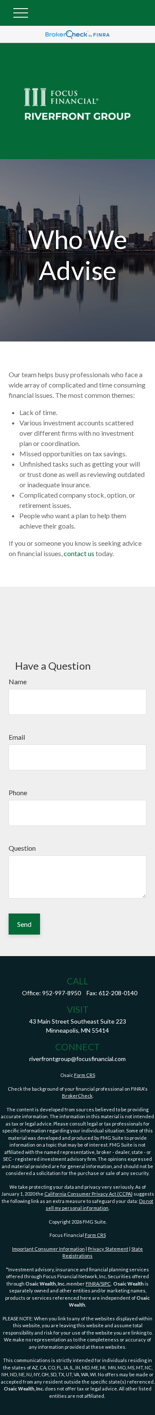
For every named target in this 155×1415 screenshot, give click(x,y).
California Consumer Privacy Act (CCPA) (88, 1194)
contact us (79, 553)
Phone (18, 792)
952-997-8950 (61, 993)
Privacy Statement (108, 1249)
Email (17, 737)
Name (18, 681)
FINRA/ (93, 1283)
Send (24, 924)
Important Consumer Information (48, 1249)
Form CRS (84, 1075)
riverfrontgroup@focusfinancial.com (77, 1058)
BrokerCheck (77, 1095)
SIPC (106, 1283)
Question (22, 848)
